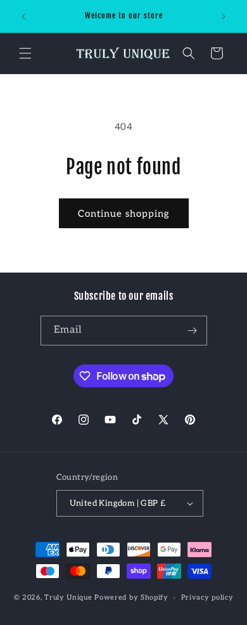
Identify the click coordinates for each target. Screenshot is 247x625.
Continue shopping (124, 213)
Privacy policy (207, 597)
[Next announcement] (224, 16)
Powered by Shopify (131, 597)
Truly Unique (68, 597)
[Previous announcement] (23, 16)
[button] (25, 53)
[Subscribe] (192, 330)
